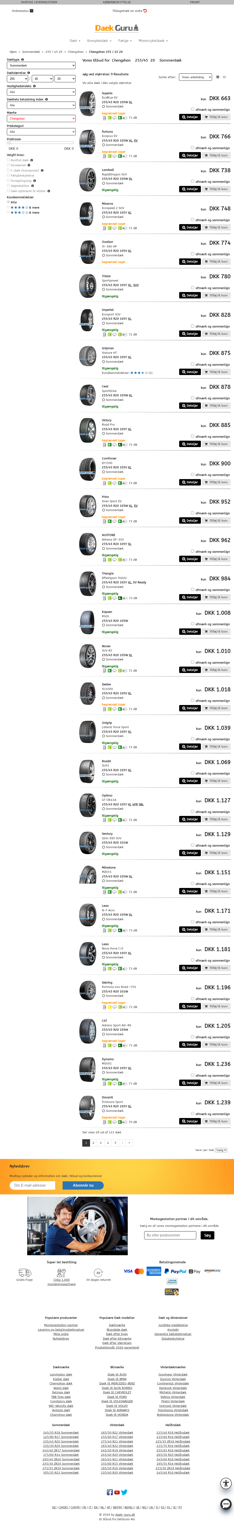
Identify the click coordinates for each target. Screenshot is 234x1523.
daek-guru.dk (125, 1514)
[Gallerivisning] (224, 77)
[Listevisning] (218, 77)
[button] (226, 1483)
